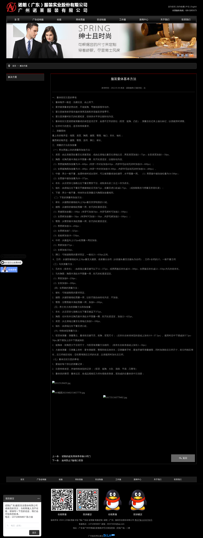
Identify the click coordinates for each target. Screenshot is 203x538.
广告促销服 (38, 19)
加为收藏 (181, 7)
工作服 (122, 19)
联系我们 (186, 19)
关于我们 (164, 19)
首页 (14, 66)
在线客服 (62, 514)
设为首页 (172, 7)
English (194, 7)
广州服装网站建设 (95, 536)
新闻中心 (143, 19)
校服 (59, 19)
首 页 (17, 19)
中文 (188, 7)
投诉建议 (87, 514)
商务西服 (80, 19)
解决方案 (23, 66)
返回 (184, 458)
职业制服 (101, 19)
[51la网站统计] (109, 536)
